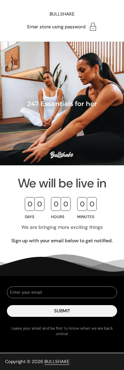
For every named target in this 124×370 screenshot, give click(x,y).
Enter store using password (56, 27)
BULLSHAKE (62, 14)
